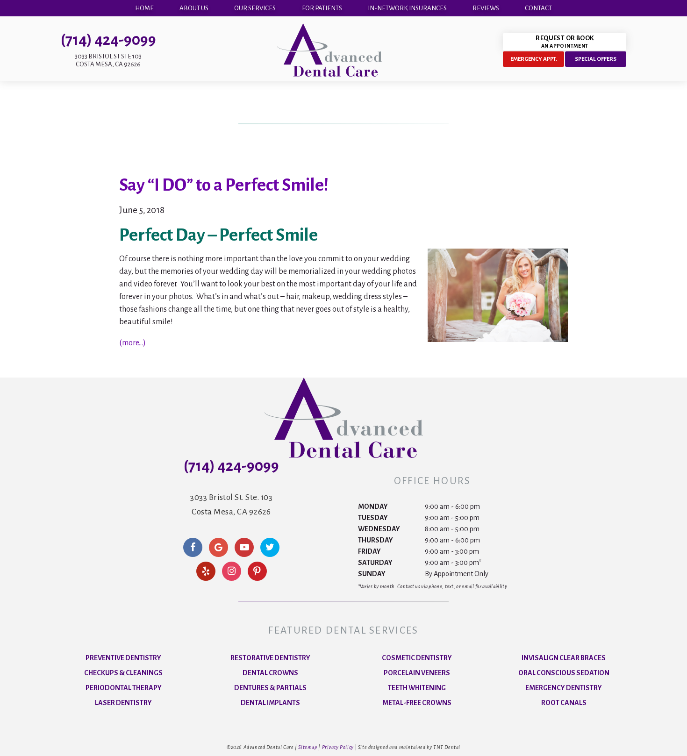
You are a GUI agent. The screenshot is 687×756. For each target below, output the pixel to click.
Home (144, 8)
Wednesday (379, 529)
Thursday (375, 540)
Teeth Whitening (417, 688)
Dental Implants (270, 702)
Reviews (485, 8)
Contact (538, 8)
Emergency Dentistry (563, 688)
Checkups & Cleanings (123, 673)
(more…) (132, 343)
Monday (373, 506)
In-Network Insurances (407, 8)
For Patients (322, 8)
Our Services (255, 8)
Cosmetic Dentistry (417, 658)
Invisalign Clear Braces (564, 658)
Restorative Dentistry (270, 658)
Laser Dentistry (123, 702)
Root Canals (564, 702)
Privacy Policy (338, 747)
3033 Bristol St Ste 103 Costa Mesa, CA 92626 (108, 60)
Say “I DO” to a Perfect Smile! (224, 185)
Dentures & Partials (270, 688)
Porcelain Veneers (417, 673)
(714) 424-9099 (108, 40)
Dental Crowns (270, 673)
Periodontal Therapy (124, 688)
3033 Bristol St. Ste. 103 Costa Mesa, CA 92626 (231, 504)
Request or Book (565, 42)
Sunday (372, 574)
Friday (369, 551)
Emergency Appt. (533, 59)
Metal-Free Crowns (416, 702)
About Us (193, 8)
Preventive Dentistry (123, 658)
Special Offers (595, 59)
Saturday (375, 562)
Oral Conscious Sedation (563, 673)
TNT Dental (446, 747)
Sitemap (307, 747)
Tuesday (373, 517)
